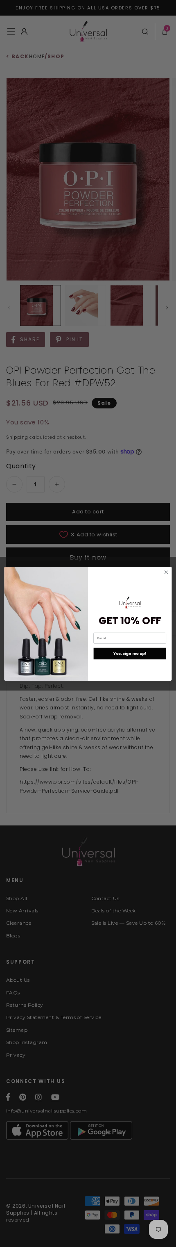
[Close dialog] (166, 572)
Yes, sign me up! (130, 653)
